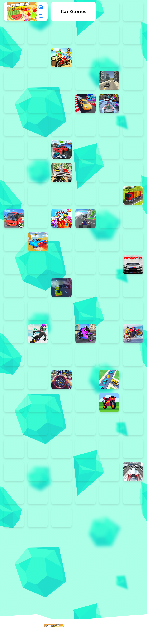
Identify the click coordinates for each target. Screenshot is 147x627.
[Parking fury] (14, 310)
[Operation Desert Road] (61, 471)
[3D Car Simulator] (109, 34)
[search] (41, 16)
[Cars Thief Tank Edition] (109, 80)
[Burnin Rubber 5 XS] (133, 57)
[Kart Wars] (85, 218)
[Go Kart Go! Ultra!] (85, 172)
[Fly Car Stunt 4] (61, 425)
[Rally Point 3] (14, 471)
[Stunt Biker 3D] (133, 333)
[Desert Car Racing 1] (38, 126)
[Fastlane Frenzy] (109, 494)
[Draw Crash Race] (85, 494)
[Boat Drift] (38, 448)
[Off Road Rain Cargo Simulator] (85, 264)
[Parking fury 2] (14, 287)
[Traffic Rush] (109, 379)
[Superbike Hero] (109, 356)
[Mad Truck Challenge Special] (109, 218)
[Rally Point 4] (38, 471)
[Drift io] (133, 494)
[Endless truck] (38, 149)
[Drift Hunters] (109, 126)
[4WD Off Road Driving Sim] (14, 57)
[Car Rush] (61, 80)
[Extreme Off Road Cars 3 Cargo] (85, 149)
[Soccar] (61, 333)
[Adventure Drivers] (38, 57)
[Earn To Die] (109, 471)
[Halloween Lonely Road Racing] (38, 195)
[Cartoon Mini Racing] (14, 103)
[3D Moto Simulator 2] (133, 34)
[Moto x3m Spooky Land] (109, 241)
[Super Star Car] (85, 356)
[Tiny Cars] (14, 379)
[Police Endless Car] (38, 310)
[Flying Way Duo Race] (14, 425)
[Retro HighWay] (109, 402)
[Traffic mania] (85, 379)
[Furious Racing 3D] (61, 172)
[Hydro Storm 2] (85, 471)
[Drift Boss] (61, 126)
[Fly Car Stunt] (133, 425)
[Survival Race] (133, 356)
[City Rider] (61, 103)
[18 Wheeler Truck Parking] (61, 34)
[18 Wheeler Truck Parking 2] (38, 34)
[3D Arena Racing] (85, 34)
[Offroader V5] (133, 264)
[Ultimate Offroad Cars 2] (38, 402)
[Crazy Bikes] (61, 517)
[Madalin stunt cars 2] (133, 218)
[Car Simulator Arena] (85, 80)
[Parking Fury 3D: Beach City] (61, 287)
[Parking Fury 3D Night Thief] (109, 287)
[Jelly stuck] (38, 218)
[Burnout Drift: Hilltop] (14, 80)
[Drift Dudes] (85, 126)
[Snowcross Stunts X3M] (38, 333)
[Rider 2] (38, 494)
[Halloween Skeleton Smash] (61, 195)
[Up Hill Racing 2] (61, 402)
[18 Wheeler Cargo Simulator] (133, 11)
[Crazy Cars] (85, 103)
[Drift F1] (85, 448)
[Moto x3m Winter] (61, 241)
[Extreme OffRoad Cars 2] (133, 149)
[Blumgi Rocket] (109, 57)
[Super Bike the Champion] (38, 356)
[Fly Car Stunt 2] (109, 425)
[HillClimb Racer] (61, 494)
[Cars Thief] (133, 80)
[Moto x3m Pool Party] (85, 241)
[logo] (22, 11)
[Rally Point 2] (133, 448)
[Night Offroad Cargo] (14, 517)
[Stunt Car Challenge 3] (14, 356)
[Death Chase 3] (133, 103)
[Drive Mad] (133, 126)
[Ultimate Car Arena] (14, 402)
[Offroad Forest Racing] (109, 264)
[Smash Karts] (14, 333)
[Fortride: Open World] (38, 172)
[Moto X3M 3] (61, 264)
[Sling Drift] (133, 310)
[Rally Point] (109, 448)
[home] (41, 7)
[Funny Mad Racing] (38, 517)
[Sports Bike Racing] (85, 333)
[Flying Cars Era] (38, 425)
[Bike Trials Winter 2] (85, 57)
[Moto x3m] (133, 241)
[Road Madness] (14, 448)
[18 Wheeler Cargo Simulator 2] (109, 11)
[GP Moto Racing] (133, 172)
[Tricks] (133, 379)
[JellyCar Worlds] (133, 402)
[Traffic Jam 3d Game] (61, 379)
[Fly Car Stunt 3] (85, 425)
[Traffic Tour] (133, 471)
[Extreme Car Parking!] (61, 149)
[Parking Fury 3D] (133, 287)
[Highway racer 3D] (109, 195)
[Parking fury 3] (38, 287)
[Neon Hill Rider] (14, 494)
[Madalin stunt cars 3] (14, 241)
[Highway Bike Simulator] (85, 195)
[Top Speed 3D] (38, 379)
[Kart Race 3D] (61, 218)
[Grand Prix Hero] (14, 195)
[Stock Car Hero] (109, 333)
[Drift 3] (61, 448)
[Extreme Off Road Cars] (109, 149)
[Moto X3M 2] (38, 264)
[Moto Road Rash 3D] (14, 264)
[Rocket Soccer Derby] (109, 310)
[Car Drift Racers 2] (38, 80)
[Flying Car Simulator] (14, 172)
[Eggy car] (14, 149)
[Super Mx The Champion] (61, 356)
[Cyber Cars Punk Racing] (109, 103)
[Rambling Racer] (61, 310)
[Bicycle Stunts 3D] (61, 57)
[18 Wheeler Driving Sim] (14, 34)
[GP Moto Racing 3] (109, 172)
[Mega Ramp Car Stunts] (38, 241)
